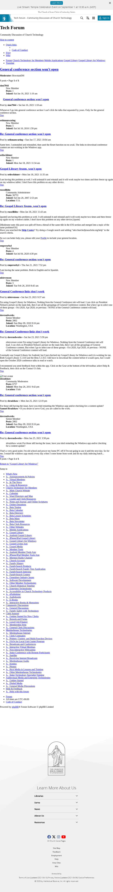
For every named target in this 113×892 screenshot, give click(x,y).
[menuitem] (20, 50)
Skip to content (7, 39)
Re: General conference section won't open (25, 134)
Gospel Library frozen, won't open (21, 168)
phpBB (15, 707)
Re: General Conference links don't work (24, 331)
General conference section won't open (29, 69)
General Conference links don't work (22, 291)
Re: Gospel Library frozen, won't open (23, 206)
